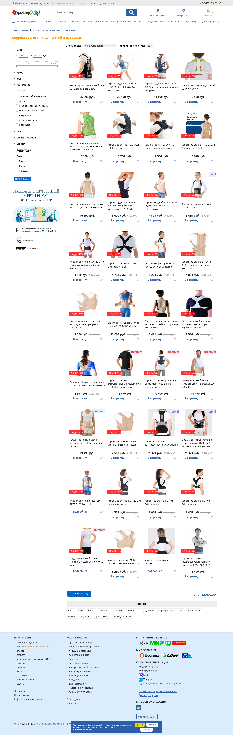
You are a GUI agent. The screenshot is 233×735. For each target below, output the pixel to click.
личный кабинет (26, 679)
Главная (16, 30)
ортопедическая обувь (81, 642)
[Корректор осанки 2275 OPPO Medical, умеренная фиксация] (87, 481)
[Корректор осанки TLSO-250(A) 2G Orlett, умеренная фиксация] (198, 125)
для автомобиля (77, 683)
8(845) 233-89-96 (211, 3)
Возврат (81, 3)
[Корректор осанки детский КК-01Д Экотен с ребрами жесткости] (198, 244)
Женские (118, 610)
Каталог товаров (26, 21)
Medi (80, 610)
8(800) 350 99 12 (148, 671)
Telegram (148, 679)
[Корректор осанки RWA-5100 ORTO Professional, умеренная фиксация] (198, 541)
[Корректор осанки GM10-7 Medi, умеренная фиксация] (87, 541)
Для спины (101, 21)
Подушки (152, 21)
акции (20, 671)
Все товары (73, 703)
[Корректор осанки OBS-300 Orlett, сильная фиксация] (161, 66)
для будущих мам (78, 675)
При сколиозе (101, 616)
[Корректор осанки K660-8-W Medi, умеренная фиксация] (87, 422)
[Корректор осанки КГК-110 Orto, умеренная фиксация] (124, 185)
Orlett (91, 610)
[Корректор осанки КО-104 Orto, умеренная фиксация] (161, 481)
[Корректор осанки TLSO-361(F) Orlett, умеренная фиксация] (124, 66)
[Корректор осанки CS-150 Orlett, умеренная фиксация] (161, 125)
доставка (33, 646)
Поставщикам (21, 695)
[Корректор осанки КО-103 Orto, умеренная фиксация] (198, 481)
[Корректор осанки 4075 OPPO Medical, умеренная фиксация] (198, 303)
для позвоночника (79, 654)
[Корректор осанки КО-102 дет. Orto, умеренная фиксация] (161, 244)
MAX (146, 675)
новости (21, 663)
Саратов (20, 3)
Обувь (49, 21)
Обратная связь (147, 716)
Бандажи (74, 21)
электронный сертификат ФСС (33, 658)
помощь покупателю (28, 642)
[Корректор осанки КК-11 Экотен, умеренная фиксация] (161, 541)
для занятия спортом (80, 691)
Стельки (61, 21)
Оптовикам (20, 690)
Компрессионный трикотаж (127, 21)
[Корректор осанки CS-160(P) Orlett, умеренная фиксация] (198, 66)
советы (20, 683)
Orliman (103, 610)
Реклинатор (133, 610)
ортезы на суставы (79, 663)
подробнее (80, 511)
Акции (34, 3)
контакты (22, 675)
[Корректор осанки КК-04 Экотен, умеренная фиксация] (124, 422)
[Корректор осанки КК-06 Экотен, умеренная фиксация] (161, 422)
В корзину (80, 101)
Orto (70, 610)
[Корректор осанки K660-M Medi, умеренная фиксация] (198, 363)
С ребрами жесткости (171, 610)
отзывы (21, 667)
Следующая (207, 594)
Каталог (26, 30)
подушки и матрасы (80, 650)
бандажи (73, 658)
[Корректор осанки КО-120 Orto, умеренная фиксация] (124, 481)
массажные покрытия (81, 687)
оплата (20, 650)
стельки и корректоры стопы (85, 646)
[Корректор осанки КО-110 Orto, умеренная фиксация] (87, 244)
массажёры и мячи (79, 671)
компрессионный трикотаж (84, 667)
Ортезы (87, 21)
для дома (74, 679)
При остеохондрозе (79, 616)
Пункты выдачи (107, 3)
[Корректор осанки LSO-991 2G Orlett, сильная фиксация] (87, 66)
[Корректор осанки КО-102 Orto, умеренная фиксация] (124, 244)
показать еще (79, 593)
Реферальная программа (28, 699)
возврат (21, 654)
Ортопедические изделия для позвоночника (54, 30)
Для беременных (212, 21)
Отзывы (92, 3)
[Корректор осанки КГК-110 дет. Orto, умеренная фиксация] (161, 185)
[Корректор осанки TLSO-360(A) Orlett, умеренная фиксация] (124, 125)
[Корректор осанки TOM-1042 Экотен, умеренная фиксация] (198, 422)
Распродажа (73, 699)
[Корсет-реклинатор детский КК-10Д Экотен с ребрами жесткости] (87, 303)
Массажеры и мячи (171, 21)
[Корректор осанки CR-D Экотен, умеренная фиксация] (124, 541)
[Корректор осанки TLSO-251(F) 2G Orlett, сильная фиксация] (87, 185)
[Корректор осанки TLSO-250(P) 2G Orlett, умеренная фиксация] (87, 125)
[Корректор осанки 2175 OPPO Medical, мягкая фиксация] (161, 303)
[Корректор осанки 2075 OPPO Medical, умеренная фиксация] (87, 363)
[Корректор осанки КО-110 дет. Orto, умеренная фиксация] (198, 185)
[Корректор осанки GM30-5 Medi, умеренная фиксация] (124, 363)
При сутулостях (122, 616)
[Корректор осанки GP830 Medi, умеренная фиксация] (161, 363)
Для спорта (192, 21)
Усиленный (194, 610)
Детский (149, 610)
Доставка (57, 3)
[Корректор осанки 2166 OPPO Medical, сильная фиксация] (124, 303)
